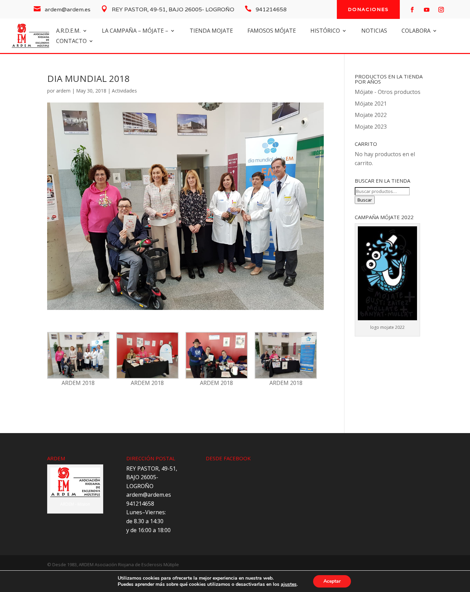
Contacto (71, 42)
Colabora (416, 31)
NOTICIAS (374, 31)
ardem (63, 90)
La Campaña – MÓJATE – (135, 31)
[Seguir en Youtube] (426, 9)
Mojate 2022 (371, 115)
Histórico (325, 31)
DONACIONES (368, 9)
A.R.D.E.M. (68, 31)
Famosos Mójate (271, 31)
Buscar (364, 200)
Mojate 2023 (371, 126)
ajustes (289, 584)
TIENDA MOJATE (211, 31)
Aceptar (332, 581)
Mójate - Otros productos (387, 92)
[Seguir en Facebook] (412, 9)
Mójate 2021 (371, 103)
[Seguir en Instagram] (441, 9)
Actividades (124, 90)
